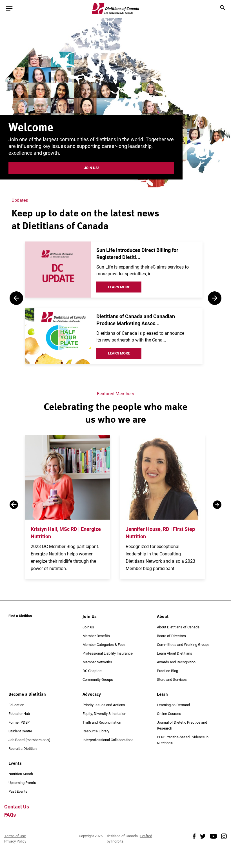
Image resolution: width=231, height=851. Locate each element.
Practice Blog (167, 670)
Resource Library (96, 730)
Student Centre (20, 730)
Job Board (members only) (29, 739)
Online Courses (169, 713)
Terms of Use (15, 835)
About (163, 616)
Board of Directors (171, 635)
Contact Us (16, 806)
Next (214, 298)
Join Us (90, 616)
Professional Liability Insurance (108, 653)
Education (16, 704)
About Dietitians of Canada (178, 627)
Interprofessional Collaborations (108, 739)
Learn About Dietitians (174, 653)
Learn (162, 694)
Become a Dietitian (27, 694)
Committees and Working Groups (183, 644)
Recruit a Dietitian (22, 748)
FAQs (10, 814)
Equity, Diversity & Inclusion (104, 713)
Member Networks (97, 661)
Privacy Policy (15, 841)
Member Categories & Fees (104, 644)
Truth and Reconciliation (102, 722)
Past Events (17, 791)
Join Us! (91, 167)
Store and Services (172, 679)
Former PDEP (19, 722)
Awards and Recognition (176, 661)
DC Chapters (93, 670)
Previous (16, 298)
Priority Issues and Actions (104, 704)
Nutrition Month (20, 773)
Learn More (119, 286)
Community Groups (98, 679)
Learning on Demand (173, 704)
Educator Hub (19, 713)
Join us (88, 627)
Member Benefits (96, 635)
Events (15, 763)
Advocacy (92, 694)
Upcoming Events (22, 782)
